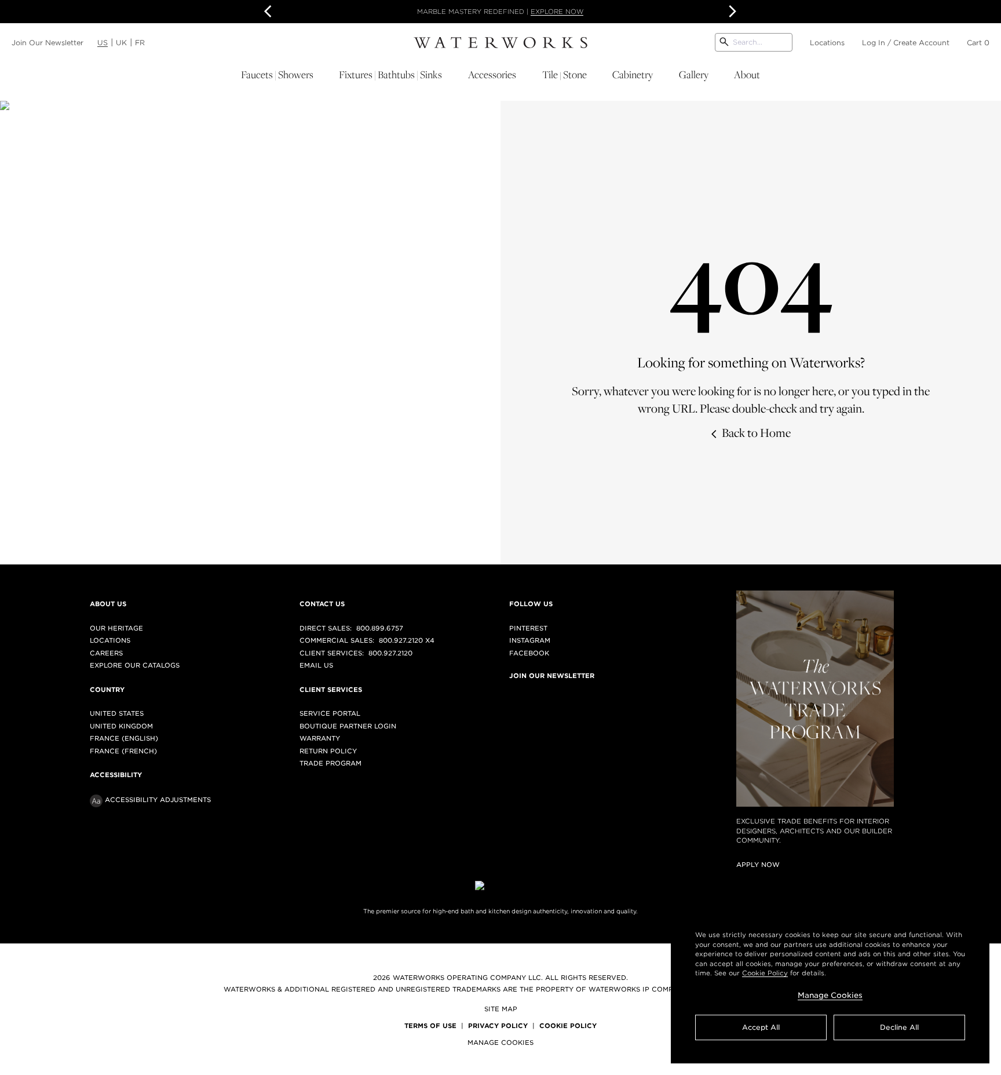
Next (731, 11)
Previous (270, 11)
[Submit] (724, 42)
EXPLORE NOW (557, 12)
